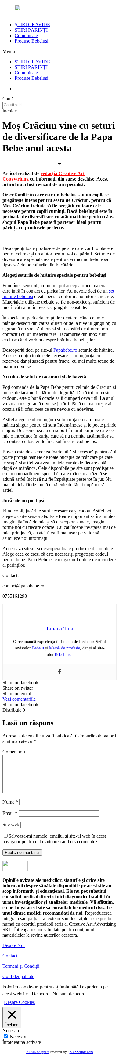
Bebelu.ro (63, 654)
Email (9, 813)
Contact (9, 955)
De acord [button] (40, 993)
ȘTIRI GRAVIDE (32, 24)
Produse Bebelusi (31, 41)
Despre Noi (13, 945)
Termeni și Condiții (20, 966)
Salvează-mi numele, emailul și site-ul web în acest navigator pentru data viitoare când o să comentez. (54, 838)
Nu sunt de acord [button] (68, 993)
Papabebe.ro (65, 350)
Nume (10, 801)
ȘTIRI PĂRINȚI (31, 30)
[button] (19, 699)
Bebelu (38, 648)
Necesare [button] (11, 1030)
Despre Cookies (19, 1002)
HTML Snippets (37, 1052)
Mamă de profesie (64, 648)
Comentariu (13, 751)
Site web (10, 824)
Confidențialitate (18, 976)
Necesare (18, 1036)
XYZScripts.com (81, 1052)
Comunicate (26, 35)
